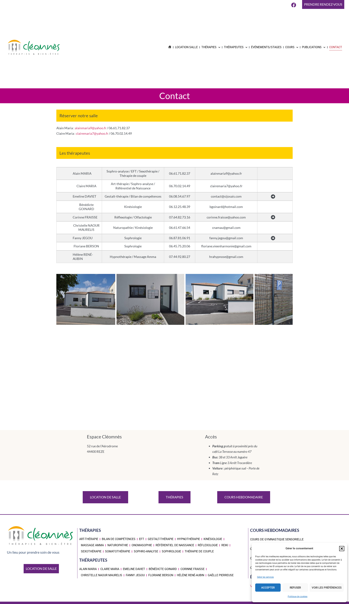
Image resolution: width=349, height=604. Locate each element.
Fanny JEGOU (135, 575)
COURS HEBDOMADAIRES (274, 530)
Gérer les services (265, 577)
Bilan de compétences (118, 539)
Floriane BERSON (160, 575)
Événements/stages (266, 47)
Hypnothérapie (188, 539)
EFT (141, 539)
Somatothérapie (117, 551)
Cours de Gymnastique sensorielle (277, 539)
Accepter (268, 587)
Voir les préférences (327, 587)
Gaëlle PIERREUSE (221, 575)
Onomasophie (142, 545)
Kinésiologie (213, 539)
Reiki (224, 545)
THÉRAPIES (90, 530)
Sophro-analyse (146, 551)
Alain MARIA (88, 569)
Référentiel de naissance (175, 545)
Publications (312, 47)
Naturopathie (117, 545)
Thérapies (208, 47)
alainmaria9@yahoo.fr (90, 128)
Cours (289, 47)
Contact (335, 47)
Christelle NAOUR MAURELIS (101, 575)
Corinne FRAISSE (192, 569)
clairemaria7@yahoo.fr (92, 133)
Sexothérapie (91, 551)
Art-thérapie (88, 539)
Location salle (186, 47)
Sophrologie (171, 551)
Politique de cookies (297, 596)
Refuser (295, 587)
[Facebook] (293, 5)
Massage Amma (92, 545)
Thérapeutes (234, 47)
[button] (342, 548)
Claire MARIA (109, 569)
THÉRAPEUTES (93, 560)
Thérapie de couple (199, 551)
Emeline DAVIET (134, 569)
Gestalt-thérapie (160, 539)
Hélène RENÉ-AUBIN (190, 575)
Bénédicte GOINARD (163, 569)
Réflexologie (208, 545)
